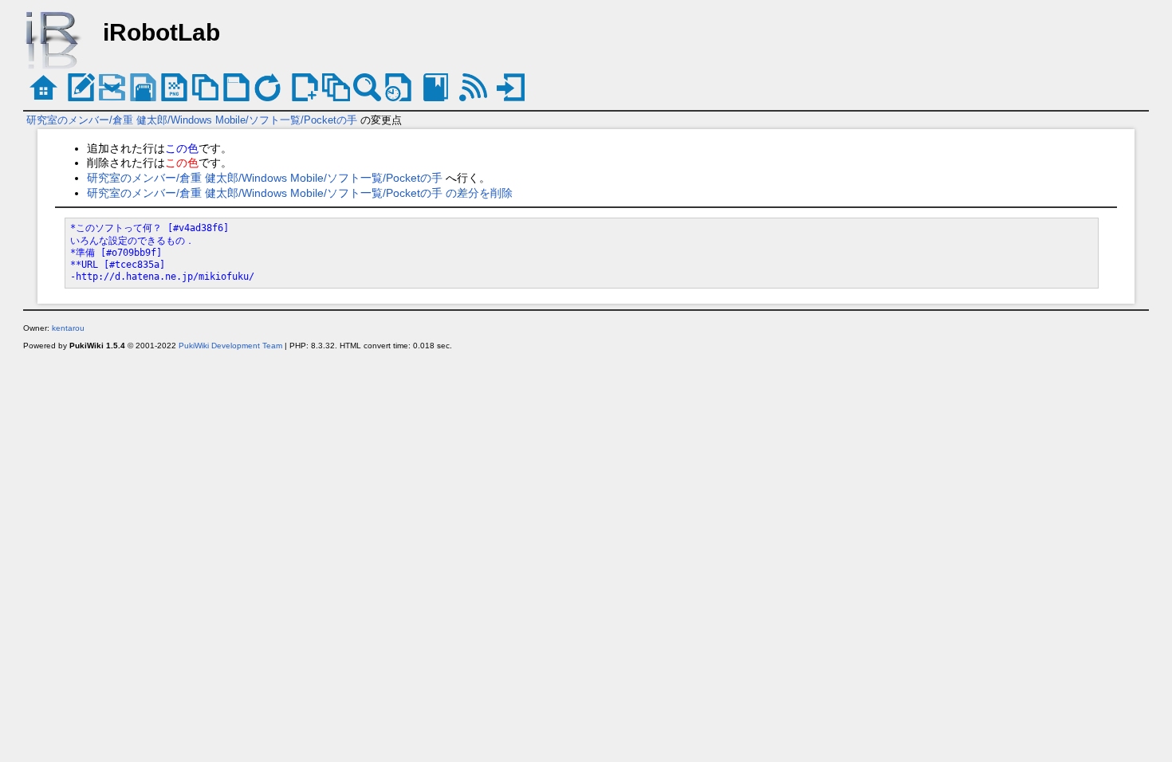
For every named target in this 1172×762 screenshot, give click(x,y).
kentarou (68, 328)
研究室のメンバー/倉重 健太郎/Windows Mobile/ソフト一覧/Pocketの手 (191, 120)
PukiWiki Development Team (230, 345)
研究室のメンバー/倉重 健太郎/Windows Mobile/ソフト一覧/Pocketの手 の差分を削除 (300, 193)
